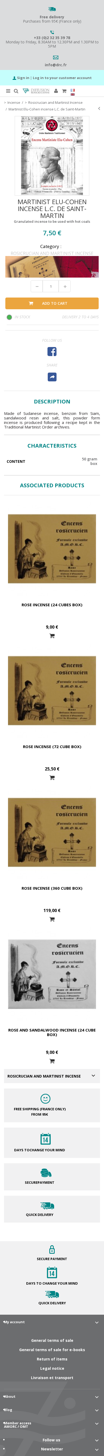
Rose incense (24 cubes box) (52, 604)
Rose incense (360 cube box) (52, 888)
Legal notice (52, 1368)
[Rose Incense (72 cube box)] (52, 691)
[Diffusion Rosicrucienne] (36, 91)
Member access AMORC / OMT (17, 1425)
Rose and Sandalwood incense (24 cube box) (52, 1032)
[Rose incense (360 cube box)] (52, 833)
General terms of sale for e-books (52, 1349)
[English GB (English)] (73, 94)
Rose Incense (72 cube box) (52, 746)
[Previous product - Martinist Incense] (99, 108)
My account (14, 1321)
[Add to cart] (52, 635)
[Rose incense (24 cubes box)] (52, 549)
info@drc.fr (56, 64)
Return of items (52, 1359)
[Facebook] (52, 351)
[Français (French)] (73, 90)
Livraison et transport (52, 1377)
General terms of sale (52, 1340)
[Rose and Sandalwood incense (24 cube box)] (52, 974)
